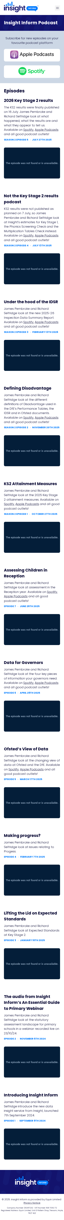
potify (29, 322)
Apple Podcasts (46, 130)
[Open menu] (57, 8)
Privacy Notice (32, 1203)
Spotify (28, 130)
